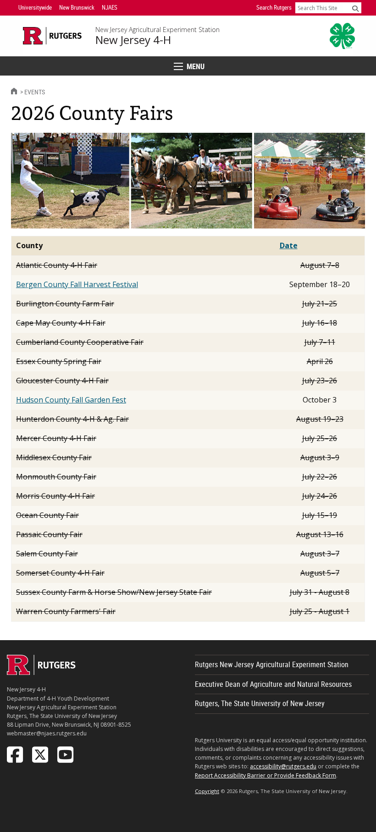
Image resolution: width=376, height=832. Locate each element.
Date (289, 245)
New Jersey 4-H (133, 39)
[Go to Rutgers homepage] (41, 672)
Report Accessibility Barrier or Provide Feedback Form (265, 775)
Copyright (207, 791)
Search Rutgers (274, 7)
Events (34, 91)
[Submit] (355, 8)
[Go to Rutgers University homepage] (52, 35)
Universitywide (35, 7)
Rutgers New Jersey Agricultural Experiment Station (271, 664)
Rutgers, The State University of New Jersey (260, 703)
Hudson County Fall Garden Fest (71, 400)
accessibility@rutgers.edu (283, 766)
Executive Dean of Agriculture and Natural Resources (273, 684)
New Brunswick (76, 7)
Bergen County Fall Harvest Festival (77, 284)
